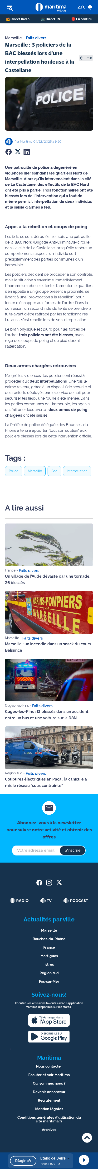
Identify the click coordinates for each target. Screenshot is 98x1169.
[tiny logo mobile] (50, 7)
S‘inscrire (72, 850)
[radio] (19, 900)
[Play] (84, 1160)
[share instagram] (49, 882)
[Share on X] (17, 151)
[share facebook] (39, 882)
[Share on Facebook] (8, 151)
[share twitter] (58, 882)
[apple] (49, 1020)
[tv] (46, 900)
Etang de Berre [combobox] (53, 1158)
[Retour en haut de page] (87, 1138)
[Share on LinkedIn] (26, 151)
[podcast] (76, 900)
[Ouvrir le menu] (17, 7)
